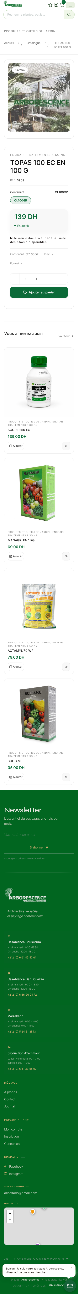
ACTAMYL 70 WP (20, 651)
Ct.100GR (20, 200)
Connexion (12, 1144)
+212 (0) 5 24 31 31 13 (21, 1031)
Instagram (15, 1174)
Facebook (15, 1166)
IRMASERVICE (57, 1285)
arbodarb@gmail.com (20, 1193)
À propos (10, 1092)
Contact (9, 1099)
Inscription (11, 1136)
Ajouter (17, 445)
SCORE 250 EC (19, 430)
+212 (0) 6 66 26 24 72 (22, 994)
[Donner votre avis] (50, 5)
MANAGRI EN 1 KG (21, 540)
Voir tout (64, 336)
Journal (9, 1106)
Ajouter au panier (42, 292)
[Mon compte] (56, 5)
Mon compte (13, 1129)
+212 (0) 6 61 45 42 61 (21, 957)
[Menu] (70, 5)
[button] (32, 1212)
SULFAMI (14, 761)
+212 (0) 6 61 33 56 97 (21, 1068)
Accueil (9, 43)
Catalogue (34, 43)
